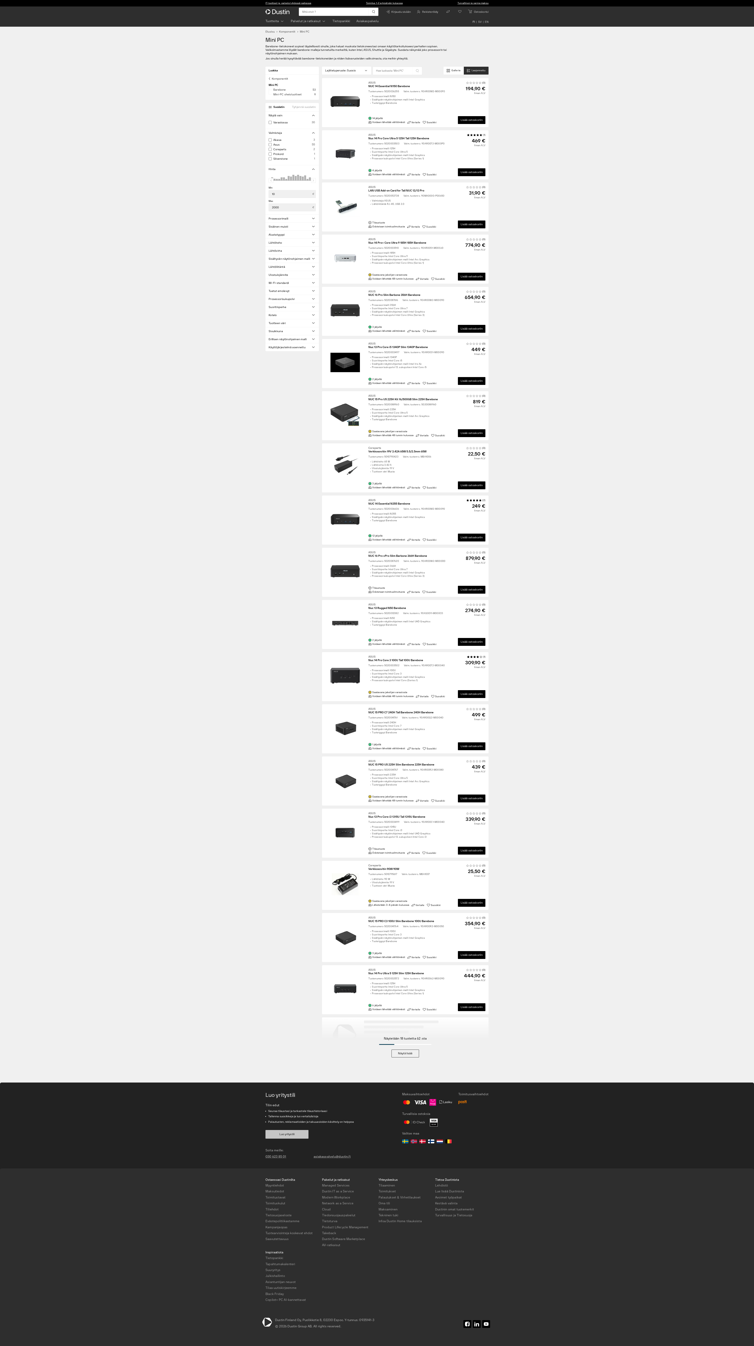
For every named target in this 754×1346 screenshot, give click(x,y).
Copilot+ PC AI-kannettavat (285, 1300)
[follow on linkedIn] (477, 1324)
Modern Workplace (336, 1197)
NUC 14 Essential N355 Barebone (389, 502)
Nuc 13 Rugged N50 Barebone (387, 606)
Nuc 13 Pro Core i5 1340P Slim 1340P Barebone (398, 345)
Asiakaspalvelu (367, 21)
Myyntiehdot (274, 1185)
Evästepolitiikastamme (282, 1221)
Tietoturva (329, 1221)
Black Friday (274, 1294)
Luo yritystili (287, 1134)
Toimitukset (387, 1191)
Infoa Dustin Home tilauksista (400, 1221)
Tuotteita (272, 21)
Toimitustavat (275, 1197)
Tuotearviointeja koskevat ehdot (289, 1233)
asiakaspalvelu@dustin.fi (332, 1156)
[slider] (271, 180)
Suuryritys (272, 1270)
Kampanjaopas (276, 1227)
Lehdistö (441, 1185)
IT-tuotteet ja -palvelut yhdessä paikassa (288, 3)
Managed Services (336, 1185)
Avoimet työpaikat (448, 1197)
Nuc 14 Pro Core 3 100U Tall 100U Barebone (395, 658)
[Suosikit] (459, 11)
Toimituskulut (275, 1203)
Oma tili (384, 1203)
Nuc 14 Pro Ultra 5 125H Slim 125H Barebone (396, 971)
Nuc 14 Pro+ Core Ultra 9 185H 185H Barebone (397, 241)
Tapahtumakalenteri (280, 1264)
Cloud (326, 1209)
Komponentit (287, 31)
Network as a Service (337, 1203)
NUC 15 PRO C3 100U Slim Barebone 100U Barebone (401, 919)
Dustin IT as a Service (338, 1191)
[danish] (422, 1142)
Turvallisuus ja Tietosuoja (453, 1215)
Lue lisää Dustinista (449, 1191)
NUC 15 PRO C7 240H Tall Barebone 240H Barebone (401, 710)
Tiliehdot (272, 1209)
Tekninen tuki (388, 1215)
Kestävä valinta (446, 1203)
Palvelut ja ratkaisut (306, 21)
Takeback (329, 1233)
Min (271, 187)
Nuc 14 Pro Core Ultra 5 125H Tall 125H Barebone (398, 136)
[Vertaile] (448, 11)
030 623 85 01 (275, 1156)
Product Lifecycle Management (345, 1227)
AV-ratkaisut (331, 1245)
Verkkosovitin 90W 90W (383, 867)
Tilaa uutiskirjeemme (280, 1288)
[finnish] (431, 1142)
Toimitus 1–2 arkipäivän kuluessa (384, 3)
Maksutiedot (274, 1191)
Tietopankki (341, 21)
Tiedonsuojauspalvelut (338, 1215)
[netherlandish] (440, 1142)
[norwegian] (414, 1142)
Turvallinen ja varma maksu (473, 3)
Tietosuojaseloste (278, 1215)
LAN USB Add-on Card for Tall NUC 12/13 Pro (396, 189)
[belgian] (448, 1142)
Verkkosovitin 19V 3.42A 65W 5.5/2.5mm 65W (397, 450)
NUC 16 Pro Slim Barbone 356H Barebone (394, 293)
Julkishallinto (275, 1276)
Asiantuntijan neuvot (280, 1282)
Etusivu (270, 31)
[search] (373, 12)
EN (487, 22)
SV (480, 22)
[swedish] (405, 1142)
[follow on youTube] (486, 1324)
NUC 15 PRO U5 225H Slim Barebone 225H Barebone (401, 763)
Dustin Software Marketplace (343, 1239)
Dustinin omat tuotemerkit (454, 1209)
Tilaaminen (387, 1185)
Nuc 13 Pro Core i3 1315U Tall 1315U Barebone (396, 815)
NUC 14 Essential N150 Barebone (389, 84)
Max (271, 201)
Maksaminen (388, 1209)
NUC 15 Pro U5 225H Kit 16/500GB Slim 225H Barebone (403, 397)
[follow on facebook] (467, 1324)
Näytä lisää (405, 1053)
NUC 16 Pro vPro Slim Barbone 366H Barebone (397, 554)
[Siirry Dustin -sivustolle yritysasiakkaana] (278, 11)
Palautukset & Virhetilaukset (400, 1197)
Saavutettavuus (277, 1239)
